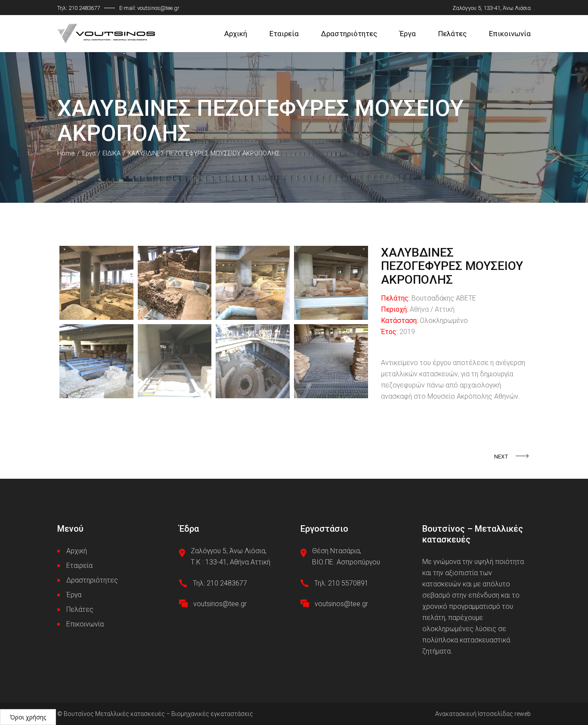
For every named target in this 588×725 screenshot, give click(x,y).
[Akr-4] (331, 283)
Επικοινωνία (85, 624)
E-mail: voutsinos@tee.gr (149, 8)
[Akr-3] (253, 283)
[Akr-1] (96, 283)
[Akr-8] (331, 361)
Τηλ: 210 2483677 (78, 8)
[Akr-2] (175, 283)
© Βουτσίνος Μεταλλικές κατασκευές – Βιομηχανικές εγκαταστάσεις (155, 713)
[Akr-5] (96, 361)
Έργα (73, 595)
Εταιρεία (79, 565)
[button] (28, 717)
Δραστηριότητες (92, 580)
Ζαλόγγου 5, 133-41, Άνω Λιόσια (491, 8)
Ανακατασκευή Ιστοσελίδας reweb (483, 713)
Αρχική (76, 551)
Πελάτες (79, 609)
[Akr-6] (175, 361)
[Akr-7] (253, 361)
